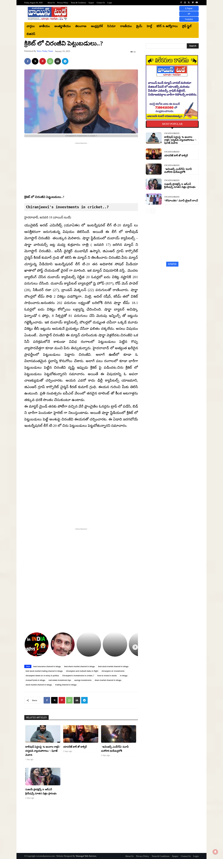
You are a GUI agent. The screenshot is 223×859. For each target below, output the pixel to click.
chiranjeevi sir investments (113, 671)
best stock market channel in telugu (113, 666)
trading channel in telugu (66, 684)
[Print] (57, 61)
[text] (81, 207)
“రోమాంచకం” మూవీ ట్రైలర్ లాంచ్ (181, 200)
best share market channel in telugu (79, 666)
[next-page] (153, 211)
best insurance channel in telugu (47, 666)
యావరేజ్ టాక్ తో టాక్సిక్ (75, 746)
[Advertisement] (138, 13)
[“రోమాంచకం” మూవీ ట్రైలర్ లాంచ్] (154, 199)
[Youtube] (197, 3)
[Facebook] (181, 3)
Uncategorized (171, 133)
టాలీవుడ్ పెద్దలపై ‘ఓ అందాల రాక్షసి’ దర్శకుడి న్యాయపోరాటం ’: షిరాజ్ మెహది (42, 750)
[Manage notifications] (215, 851)
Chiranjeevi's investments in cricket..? (78, 675)
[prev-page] (148, 211)
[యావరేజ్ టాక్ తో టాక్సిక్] (80, 734)
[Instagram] (185, 3)
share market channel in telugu (108, 680)
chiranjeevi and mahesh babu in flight (82, 671)
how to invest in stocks (107, 675)
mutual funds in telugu (35, 680)
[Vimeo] (193, 3)
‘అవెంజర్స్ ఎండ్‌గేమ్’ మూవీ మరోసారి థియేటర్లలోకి (178, 170)
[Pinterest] (42, 61)
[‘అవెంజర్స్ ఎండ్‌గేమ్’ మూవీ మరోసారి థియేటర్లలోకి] (118, 734)
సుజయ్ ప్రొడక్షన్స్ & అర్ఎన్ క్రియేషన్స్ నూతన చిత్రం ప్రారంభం (180, 185)
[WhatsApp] (50, 61)
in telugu (123, 675)
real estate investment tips (59, 680)
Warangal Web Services (86, 856)
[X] (189, 3)
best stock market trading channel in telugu (44, 671)
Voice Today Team (45, 51)
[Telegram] (65, 61)
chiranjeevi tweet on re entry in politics (42, 675)
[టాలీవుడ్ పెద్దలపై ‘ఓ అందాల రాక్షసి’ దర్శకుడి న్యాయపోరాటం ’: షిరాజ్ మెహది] (42, 734)
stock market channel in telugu (39, 684)
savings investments (82, 680)
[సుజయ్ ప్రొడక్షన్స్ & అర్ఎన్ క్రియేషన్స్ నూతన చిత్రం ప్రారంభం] (42, 776)
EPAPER (172, 264)
